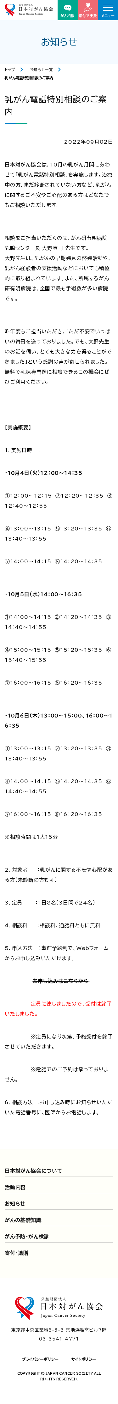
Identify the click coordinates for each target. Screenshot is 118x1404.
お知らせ (15, 1203)
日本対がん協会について (34, 1170)
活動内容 (15, 1187)
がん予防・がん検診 (27, 1236)
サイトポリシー (83, 1359)
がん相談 (67, 15)
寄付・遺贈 (17, 1253)
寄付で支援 (88, 15)
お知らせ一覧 (41, 69)
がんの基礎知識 (23, 1220)
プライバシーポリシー (40, 1359)
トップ (10, 69)
